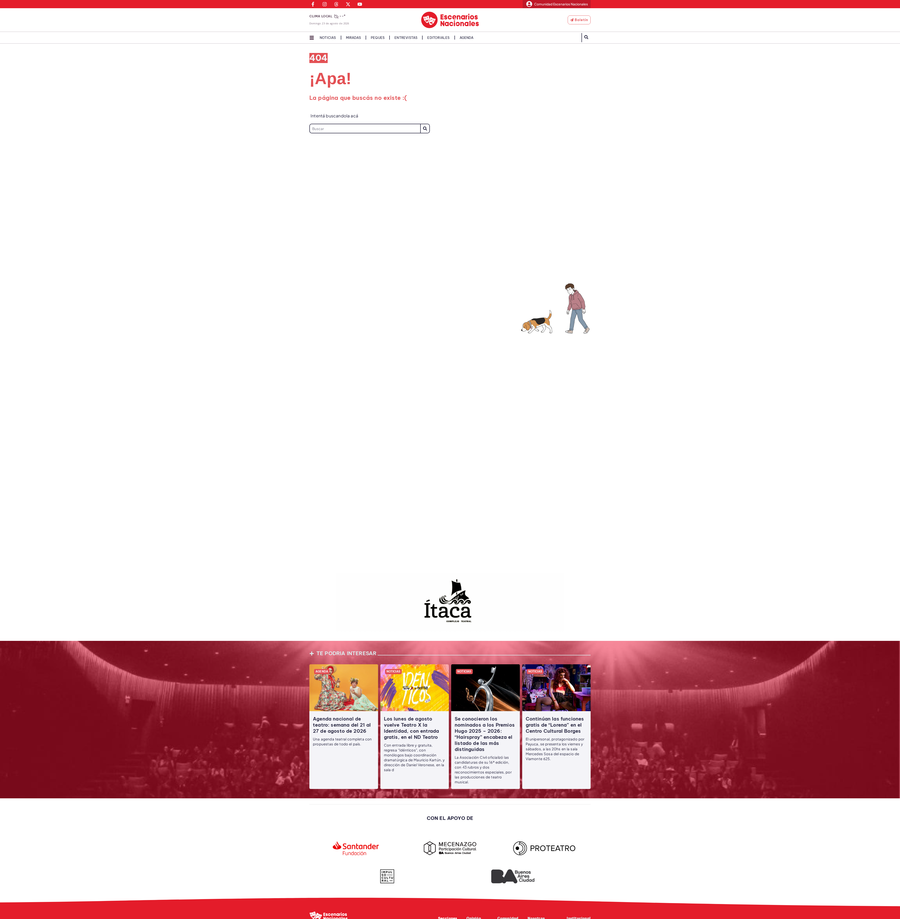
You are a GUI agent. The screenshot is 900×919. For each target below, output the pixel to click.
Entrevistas (405, 38)
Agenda (466, 38)
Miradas (353, 38)
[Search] (425, 128)
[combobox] (364, 128)
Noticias (328, 38)
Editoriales (438, 38)
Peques (378, 38)
